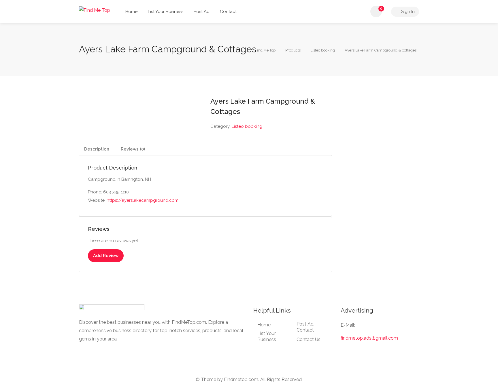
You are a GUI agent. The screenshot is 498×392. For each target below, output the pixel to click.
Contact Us (308, 339)
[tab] (96, 149)
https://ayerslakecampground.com (142, 200)
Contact (228, 11)
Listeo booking (247, 126)
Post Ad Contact (305, 327)
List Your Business (165, 11)
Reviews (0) (133, 149)
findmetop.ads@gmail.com (369, 338)
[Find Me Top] (94, 10)
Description (96, 149)
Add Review (105, 255)
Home (131, 11)
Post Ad (202, 11)
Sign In (407, 11)
